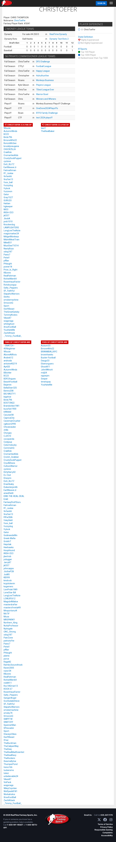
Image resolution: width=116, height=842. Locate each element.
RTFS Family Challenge (47, 113)
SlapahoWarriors (11, 294)
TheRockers (9, 758)
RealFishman (10, 275)
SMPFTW (8, 719)
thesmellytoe (10, 761)
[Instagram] (111, 819)
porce (6, 659)
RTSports (82, 49)
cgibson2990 (10, 424)
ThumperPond (11, 764)
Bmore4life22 (10, 140)
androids (8, 360)
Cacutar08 (9, 415)
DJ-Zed (7, 475)
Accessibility (107, 835)
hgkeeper (8, 206)
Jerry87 (7, 562)
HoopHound (9, 550)
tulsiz (6, 773)
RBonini (7, 272)
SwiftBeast (9, 309)
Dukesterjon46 (11, 487)
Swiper (44, 378)
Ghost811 (45, 366)
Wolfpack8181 (10, 791)
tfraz (6, 740)
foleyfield (8, 520)
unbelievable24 (11, 776)
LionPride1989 (10, 589)
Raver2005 (9, 668)
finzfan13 (8, 179)
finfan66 (8, 176)
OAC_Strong (10, 631)
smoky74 (8, 713)
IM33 (6, 209)
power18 (8, 266)
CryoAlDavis (9, 463)
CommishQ (9, 448)
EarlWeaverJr (10, 167)
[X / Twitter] (99, 819)
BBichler (7, 372)
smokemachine (11, 300)
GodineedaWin (10, 535)
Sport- (7, 306)
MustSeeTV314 (11, 245)
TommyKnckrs (10, 315)
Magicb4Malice (11, 601)
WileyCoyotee (10, 788)
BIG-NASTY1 (10, 394)
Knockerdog (9, 224)
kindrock (8, 580)
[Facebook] (105, 819)
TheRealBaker (48, 131)
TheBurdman (10, 743)
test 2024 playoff (44, 117)
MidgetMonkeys (11, 236)
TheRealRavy (10, 755)
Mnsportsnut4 (10, 610)
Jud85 (7, 574)
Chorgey (8, 433)
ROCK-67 (8, 689)
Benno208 (8, 391)
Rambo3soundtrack (13, 665)
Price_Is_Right (10, 269)
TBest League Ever (45, 89)
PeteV (7, 257)
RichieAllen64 (10, 279)
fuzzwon (8, 191)
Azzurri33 (45, 345)
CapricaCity (9, 418)
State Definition (85, 37)
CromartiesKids (11, 155)
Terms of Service (105, 824)
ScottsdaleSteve (11, 701)
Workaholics (9, 794)
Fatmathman (10, 170)
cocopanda (9, 439)
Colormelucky (10, 445)
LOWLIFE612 (9, 598)
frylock (7, 188)
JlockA (7, 218)
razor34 (7, 671)
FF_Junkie (8, 173)
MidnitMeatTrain (11, 239)
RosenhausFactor (12, 282)
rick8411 (8, 683)
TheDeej (8, 749)
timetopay (46, 381)
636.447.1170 (107, 815)
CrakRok (8, 152)
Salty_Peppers (11, 288)
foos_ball (8, 182)
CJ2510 (7, 436)
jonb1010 (8, 221)
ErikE (6, 499)
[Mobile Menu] (111, 3)
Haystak (7, 544)
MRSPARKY (9, 619)
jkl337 (6, 215)
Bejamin (7, 385)
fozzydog (8, 185)
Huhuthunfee (42, 75)
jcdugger (8, 559)
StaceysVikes (10, 734)
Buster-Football (48, 357)
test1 (43, 128)
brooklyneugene (11, 146)
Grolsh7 (7, 541)
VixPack (7, 782)
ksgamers (8, 586)
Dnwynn (7, 478)
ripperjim (45, 375)
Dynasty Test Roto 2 (59, 39)
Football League (43, 66)
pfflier (6, 260)
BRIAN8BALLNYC (49, 351)
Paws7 (7, 254)
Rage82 (7, 662)
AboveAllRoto (10, 354)
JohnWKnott (47, 369)
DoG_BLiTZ (9, 164)
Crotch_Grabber (11, 457)
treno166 (8, 767)
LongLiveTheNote (12, 230)
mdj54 (44, 372)
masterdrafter (10, 604)
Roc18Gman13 (11, 686)
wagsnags (8, 321)
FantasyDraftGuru (12, 502)
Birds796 (8, 137)
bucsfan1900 (10, 409)
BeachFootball (10, 381)
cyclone (7, 161)
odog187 (8, 251)
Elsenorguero (47, 363)
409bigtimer (9, 348)
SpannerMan (10, 725)
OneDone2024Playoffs (47, 108)
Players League (43, 85)
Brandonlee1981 (11, 406)
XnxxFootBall (10, 327)
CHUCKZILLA (10, 149)
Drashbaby (9, 484)
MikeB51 (8, 242)
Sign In (101, 3)
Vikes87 (7, 318)
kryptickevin (9, 583)
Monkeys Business (45, 80)
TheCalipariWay (11, 746)
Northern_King (10, 622)
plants (7, 656)
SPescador (9, 728)
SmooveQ (8, 303)
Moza (6, 616)
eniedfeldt (8, 493)
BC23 (6, 134)
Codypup (8, 442)
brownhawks (47, 354)
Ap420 (7, 366)
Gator (6, 194)
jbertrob (7, 556)
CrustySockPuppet (12, 158)
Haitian (7, 203)
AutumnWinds (10, 131)
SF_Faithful (9, 291)
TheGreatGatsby (11, 312)
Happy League (43, 71)
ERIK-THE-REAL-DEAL (14, 496)
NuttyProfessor (11, 625)
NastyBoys (9, 248)
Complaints (108, 832)
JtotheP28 (9, 571)
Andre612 (8, 357)
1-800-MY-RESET (15, 825)
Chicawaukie (10, 427)
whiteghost (9, 324)
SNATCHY (8, 722)
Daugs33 (45, 360)
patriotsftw (9, 640)
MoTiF (7, 613)
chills (6, 430)
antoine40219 (10, 363)
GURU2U (8, 200)
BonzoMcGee (10, 143)
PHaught (8, 263)
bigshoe (7, 397)
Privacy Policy (106, 827)
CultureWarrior (11, 466)
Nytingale (8, 628)
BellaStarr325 (10, 388)
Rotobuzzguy (10, 285)
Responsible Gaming (104, 830)
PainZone (8, 637)
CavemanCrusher (12, 421)
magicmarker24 (11, 233)
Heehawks (9, 547)
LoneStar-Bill (10, 592)
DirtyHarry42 (10, 472)
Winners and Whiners (46, 99)
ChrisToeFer (20, 20)
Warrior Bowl (42, 94)
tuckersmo (9, 770)
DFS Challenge (43, 61)
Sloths (7, 297)
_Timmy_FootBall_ (13, 336)
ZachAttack (9, 333)
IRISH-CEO (8, 212)
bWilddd (7, 412)
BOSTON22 (9, 403)
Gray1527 (8, 197)
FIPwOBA (8, 517)
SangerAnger (10, 698)
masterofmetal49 (12, 607)
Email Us (88, 815)
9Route (7, 128)
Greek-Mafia (9, 538)
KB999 (7, 577)
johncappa (9, 568)
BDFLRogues (10, 378)
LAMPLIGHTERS (11, 227)
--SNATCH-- (9, 345)
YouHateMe (9, 330)
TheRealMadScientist (14, 752)
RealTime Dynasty (58, 34)
